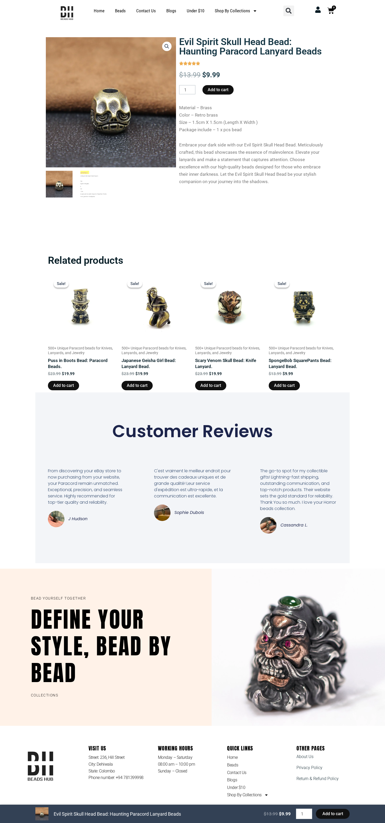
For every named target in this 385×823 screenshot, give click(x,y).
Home (99, 10)
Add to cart (218, 89)
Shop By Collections (232, 10)
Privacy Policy (309, 767)
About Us (305, 756)
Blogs (171, 10)
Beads (120, 10)
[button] (288, 11)
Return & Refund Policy (317, 778)
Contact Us (146, 10)
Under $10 (195, 10)
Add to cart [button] (63, 385)
